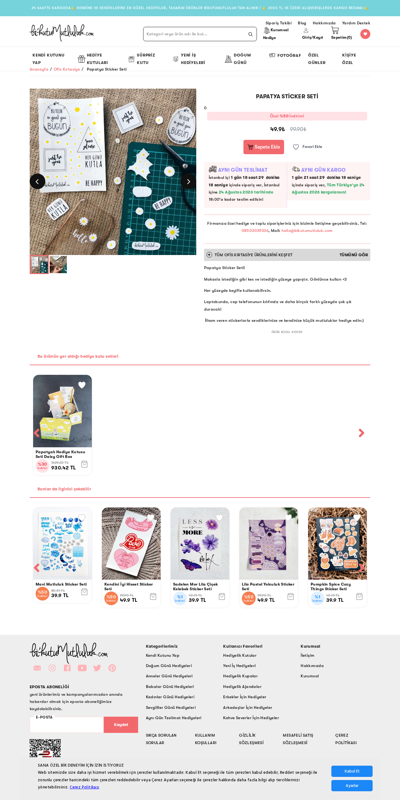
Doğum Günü (242, 59)
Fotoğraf (289, 55)
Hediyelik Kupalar (240, 676)
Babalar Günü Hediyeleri (170, 686)
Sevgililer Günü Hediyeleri (171, 707)
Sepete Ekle (266, 147)
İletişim (307, 655)
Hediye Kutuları (97, 59)
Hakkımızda (312, 665)
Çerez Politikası (84, 787)
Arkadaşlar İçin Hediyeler (247, 707)
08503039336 (255, 230)
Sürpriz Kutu (146, 59)
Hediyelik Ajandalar (242, 686)
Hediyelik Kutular (240, 655)
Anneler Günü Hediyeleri (169, 676)
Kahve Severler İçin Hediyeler (251, 717)
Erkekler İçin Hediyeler (244, 696)
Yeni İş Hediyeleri (193, 59)
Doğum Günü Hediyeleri (169, 665)
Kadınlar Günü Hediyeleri (170, 696)
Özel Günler (317, 59)
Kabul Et (352, 771)
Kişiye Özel (349, 59)
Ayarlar (352, 786)
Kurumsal (310, 676)
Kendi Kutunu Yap (48, 59)
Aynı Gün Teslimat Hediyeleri (174, 717)
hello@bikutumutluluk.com (307, 230)
